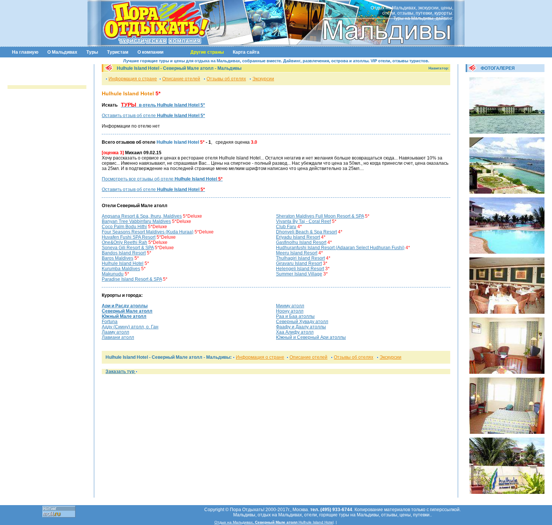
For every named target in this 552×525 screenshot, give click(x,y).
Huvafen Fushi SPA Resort (128, 237)
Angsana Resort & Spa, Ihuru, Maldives (142, 216)
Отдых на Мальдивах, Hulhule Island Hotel (273, 522)
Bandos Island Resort (124, 253)
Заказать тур (121, 371)
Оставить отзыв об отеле (153, 115)
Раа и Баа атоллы (295, 316)
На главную (25, 52)
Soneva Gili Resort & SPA (128, 247)
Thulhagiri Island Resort (300, 258)
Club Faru (286, 226)
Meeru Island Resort (296, 253)
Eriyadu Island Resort (298, 237)
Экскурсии (263, 78)
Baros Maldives (117, 258)
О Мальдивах (62, 52)
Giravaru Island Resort (299, 263)
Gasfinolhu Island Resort (301, 242)
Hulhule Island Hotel (122, 263)
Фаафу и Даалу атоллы (301, 326)
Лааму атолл (115, 332)
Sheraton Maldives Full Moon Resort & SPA (320, 216)
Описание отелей (181, 78)
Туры (92, 52)
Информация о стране (133, 78)
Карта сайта (246, 52)
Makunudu (113, 274)
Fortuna (110, 321)
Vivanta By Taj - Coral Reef (303, 221)
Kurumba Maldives (121, 268)
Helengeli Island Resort (300, 268)
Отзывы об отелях (226, 78)
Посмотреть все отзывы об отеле (162, 179)
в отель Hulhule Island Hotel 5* (163, 105)
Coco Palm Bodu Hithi (124, 226)
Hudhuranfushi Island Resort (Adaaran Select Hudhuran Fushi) (340, 247)
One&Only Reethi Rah (124, 242)
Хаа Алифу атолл (295, 332)
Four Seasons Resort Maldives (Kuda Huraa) (147, 232)
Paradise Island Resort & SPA (132, 279)
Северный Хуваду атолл (302, 321)
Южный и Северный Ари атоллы (311, 337)
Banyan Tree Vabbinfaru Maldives (136, 221)
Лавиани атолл (118, 337)
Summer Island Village (299, 274)
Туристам (117, 52)
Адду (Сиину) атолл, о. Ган (130, 326)
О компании (150, 52)
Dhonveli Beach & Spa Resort (306, 232)
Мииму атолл (290, 305)
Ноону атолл (289, 311)
